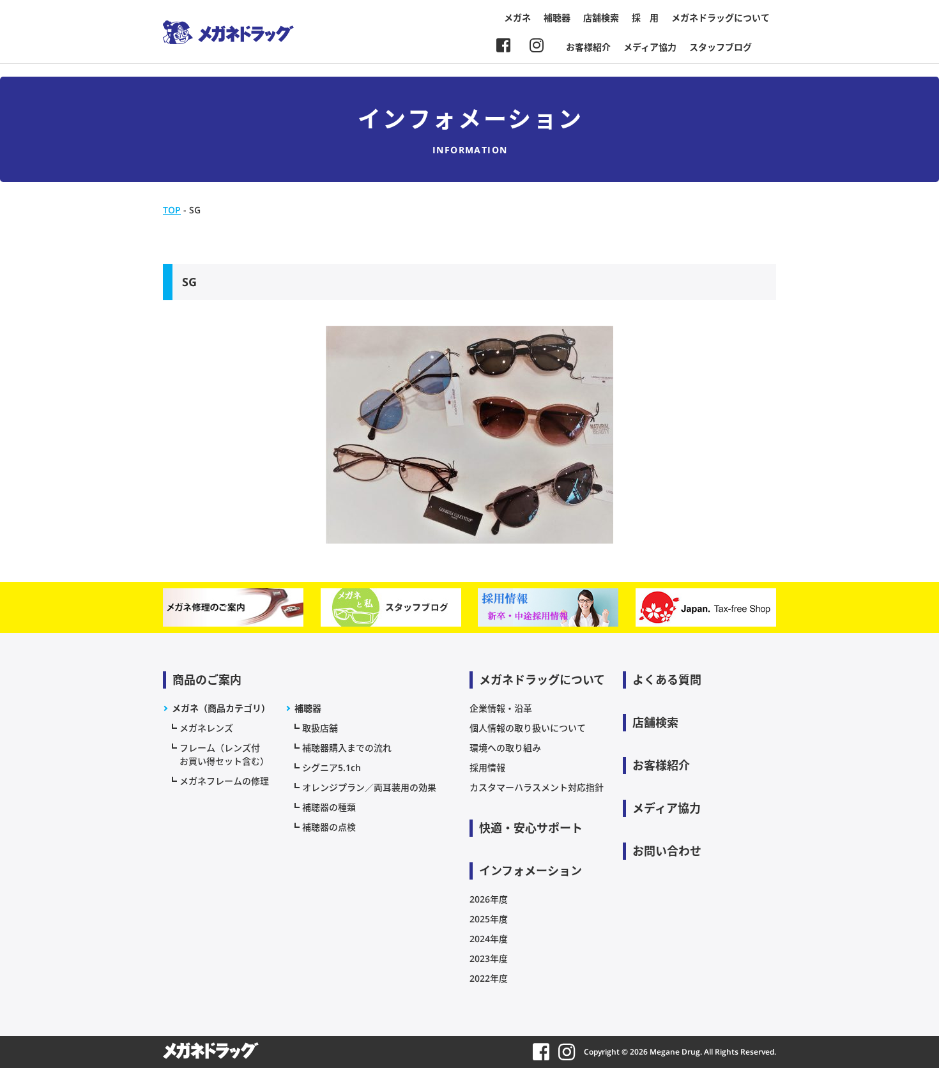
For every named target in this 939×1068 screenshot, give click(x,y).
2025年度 (489, 919)
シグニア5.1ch (331, 767)
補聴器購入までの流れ (347, 748)
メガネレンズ (206, 728)
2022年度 (489, 978)
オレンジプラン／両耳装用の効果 (369, 787)
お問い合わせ (666, 850)
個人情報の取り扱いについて (528, 728)
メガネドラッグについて (720, 17)
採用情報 (487, 767)
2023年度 (489, 958)
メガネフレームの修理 (224, 781)
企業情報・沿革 (501, 708)
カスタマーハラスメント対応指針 (537, 787)
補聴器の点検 (329, 827)
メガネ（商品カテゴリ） (221, 708)
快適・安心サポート (531, 827)
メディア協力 (649, 47)
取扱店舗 (320, 728)
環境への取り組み (505, 748)
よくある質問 (666, 679)
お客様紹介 (588, 47)
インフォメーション (530, 870)
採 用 (645, 17)
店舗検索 (601, 17)
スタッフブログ (720, 47)
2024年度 (489, 939)
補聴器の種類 (329, 807)
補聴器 (557, 17)
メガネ (517, 17)
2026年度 (489, 899)
